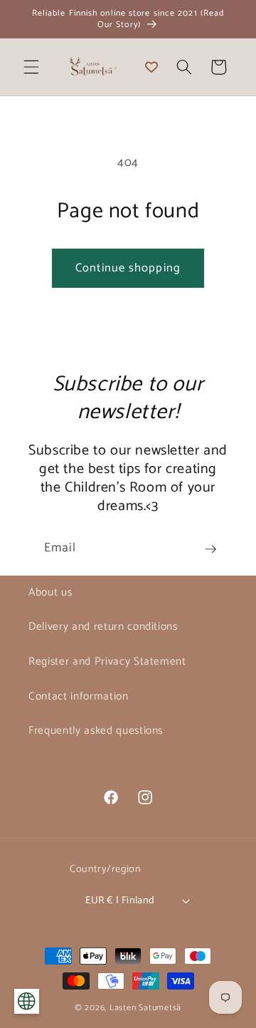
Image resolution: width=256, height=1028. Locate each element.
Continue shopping (128, 268)
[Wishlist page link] (151, 67)
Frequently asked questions (95, 730)
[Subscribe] (210, 549)
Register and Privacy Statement (107, 661)
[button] (31, 67)
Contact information (78, 696)
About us (50, 592)
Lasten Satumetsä (145, 1008)
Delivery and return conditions (103, 626)
